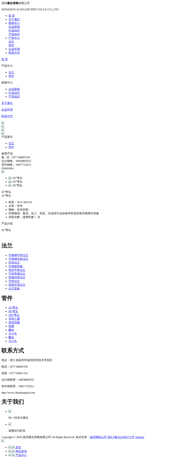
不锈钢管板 (15, 266)
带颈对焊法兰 (16, 277)
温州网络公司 (98, 437)
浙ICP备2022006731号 (121, 437)
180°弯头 (13, 315)
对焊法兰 (14, 262)
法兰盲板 (14, 288)
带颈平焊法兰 (16, 284)
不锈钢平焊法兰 (18, 255)
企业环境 (14, 49)
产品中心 (14, 37)
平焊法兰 (14, 281)
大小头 (12, 333)
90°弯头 (13, 311)
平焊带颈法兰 (16, 273)
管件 (11, 45)
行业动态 (14, 30)
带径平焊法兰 (16, 270)
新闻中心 (14, 23)
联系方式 (14, 52)
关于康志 (14, 19)
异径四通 (14, 322)
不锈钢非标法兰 (18, 258)
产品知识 (14, 34)
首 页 (11, 15)
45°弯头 (13, 307)
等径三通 (14, 318)
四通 (11, 326)
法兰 (11, 41)
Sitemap (139, 437)
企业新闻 (14, 26)
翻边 (11, 329)
